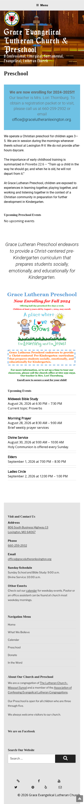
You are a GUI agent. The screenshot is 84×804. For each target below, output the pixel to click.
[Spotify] (27, 785)
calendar (31, 590)
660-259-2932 (17, 545)
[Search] (65, 759)
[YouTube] (52, 779)
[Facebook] (32, 779)
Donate (12, 655)
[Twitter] (10, 785)
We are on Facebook (21, 731)
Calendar (13, 639)
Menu (44, 5)
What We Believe (19, 632)
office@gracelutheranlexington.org (41, 119)
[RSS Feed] (12, 779)
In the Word (15, 662)
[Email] (56, 785)
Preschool (14, 647)
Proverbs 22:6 (34, 164)
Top (79, 798)
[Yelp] (42, 785)
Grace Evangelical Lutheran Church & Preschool (36, 41)
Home (11, 624)
